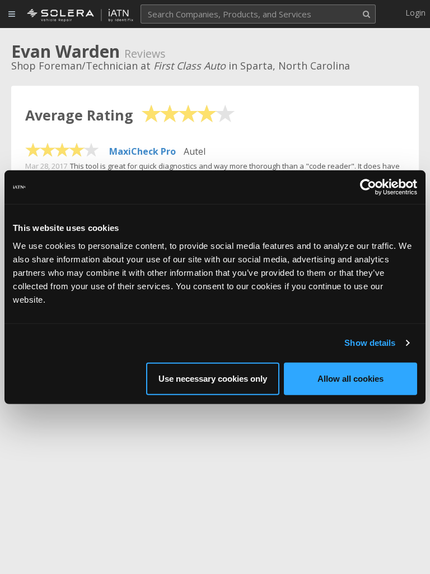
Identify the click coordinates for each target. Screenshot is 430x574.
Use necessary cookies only (212, 378)
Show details (369, 343)
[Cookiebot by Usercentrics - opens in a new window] (368, 187)
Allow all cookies (350, 378)
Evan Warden (65, 51)
